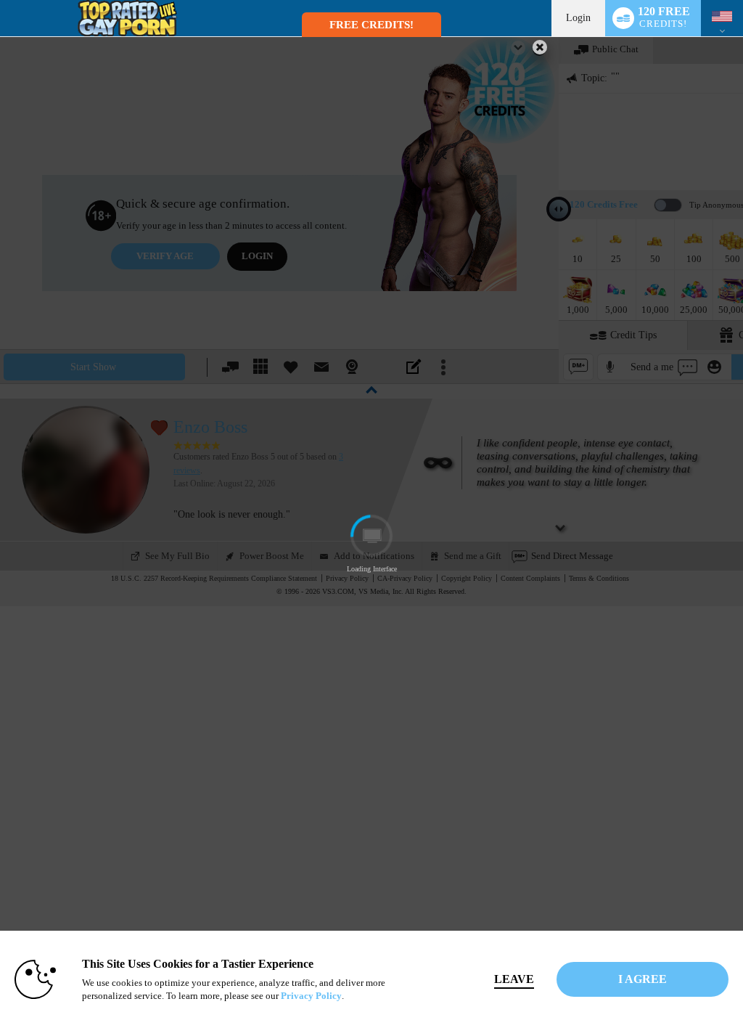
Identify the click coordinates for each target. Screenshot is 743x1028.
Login (578, 17)
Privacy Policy (311, 995)
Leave (514, 979)
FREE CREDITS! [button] (371, 24)
